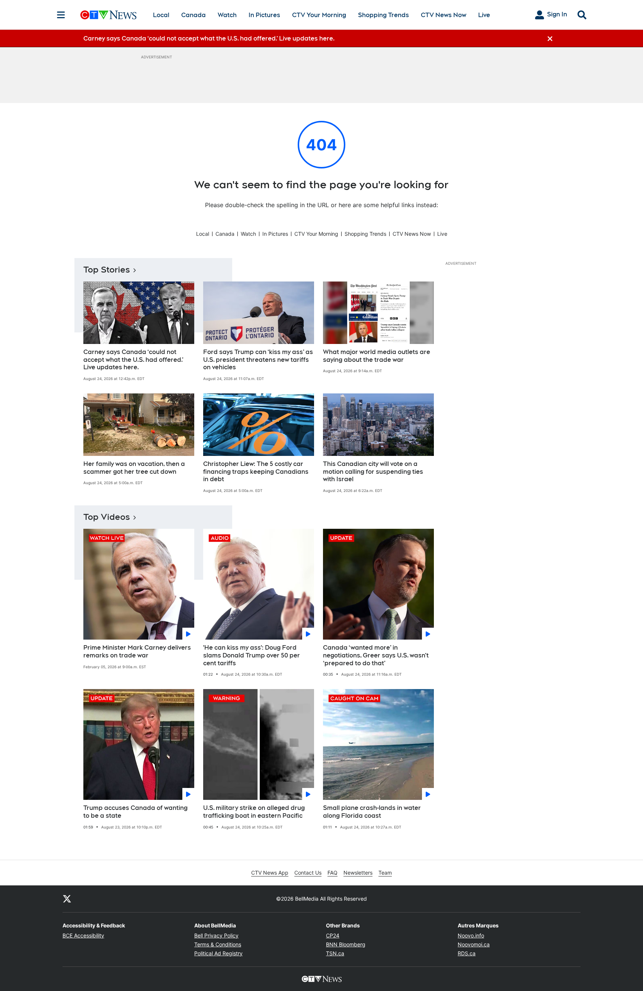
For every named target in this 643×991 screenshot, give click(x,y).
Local (161, 15)
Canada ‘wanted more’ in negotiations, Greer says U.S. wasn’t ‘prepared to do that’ (376, 655)
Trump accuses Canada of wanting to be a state (135, 811)
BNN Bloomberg (345, 944)
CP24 (332, 935)
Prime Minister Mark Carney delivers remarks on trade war (137, 651)
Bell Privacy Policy (216, 935)
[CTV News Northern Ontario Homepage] (108, 14)
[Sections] (61, 14)
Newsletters (357, 872)
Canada (193, 15)
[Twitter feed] (67, 898)
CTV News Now (443, 15)
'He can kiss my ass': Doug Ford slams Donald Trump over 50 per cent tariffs (251, 655)
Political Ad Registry (218, 953)
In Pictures (264, 15)
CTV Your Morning (319, 15)
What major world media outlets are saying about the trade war (376, 355)
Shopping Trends (383, 15)
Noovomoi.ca (474, 944)
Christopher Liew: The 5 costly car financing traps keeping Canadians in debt (255, 471)
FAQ (332, 872)
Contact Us (308, 872)
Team (385, 872)
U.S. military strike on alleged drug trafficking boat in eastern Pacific (254, 811)
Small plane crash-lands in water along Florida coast (372, 811)
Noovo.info (471, 935)
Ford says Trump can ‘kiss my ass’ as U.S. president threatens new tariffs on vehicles (258, 359)
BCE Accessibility (83, 935)
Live (484, 15)
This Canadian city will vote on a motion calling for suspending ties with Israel (373, 471)
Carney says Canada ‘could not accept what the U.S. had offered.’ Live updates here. (133, 359)
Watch (227, 15)
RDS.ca (467, 953)
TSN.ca (335, 953)
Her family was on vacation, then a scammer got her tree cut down (134, 467)
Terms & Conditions (217, 944)
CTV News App (269, 872)
